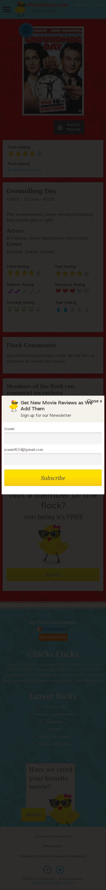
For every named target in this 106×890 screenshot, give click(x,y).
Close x (94, 401)
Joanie (9, 428)
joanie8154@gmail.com (23, 449)
